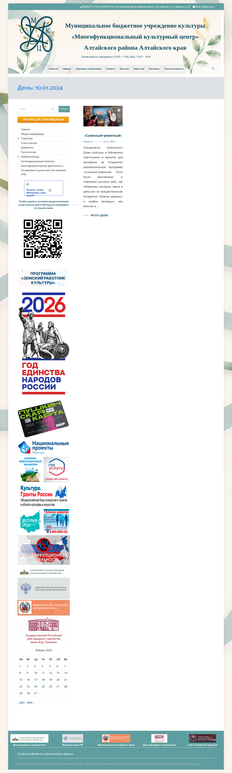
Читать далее (99, 215)
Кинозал (124, 69)
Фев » (30, 702)
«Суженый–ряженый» (103, 136)
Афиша (67, 69)
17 (35, 679)
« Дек (21, 702)
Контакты (154, 69)
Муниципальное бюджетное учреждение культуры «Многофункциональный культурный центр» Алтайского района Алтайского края (135, 36)
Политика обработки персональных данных (45, 754)
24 (35, 686)
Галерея (110, 69)
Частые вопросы (173, 69)
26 (50, 686)
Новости (53, 69)
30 (28, 693)
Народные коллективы (88, 69)
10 (35, 673)
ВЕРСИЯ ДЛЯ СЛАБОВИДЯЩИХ (43, 119)
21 (65, 679)
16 (28, 679)
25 (43, 686)
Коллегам (139, 69)
